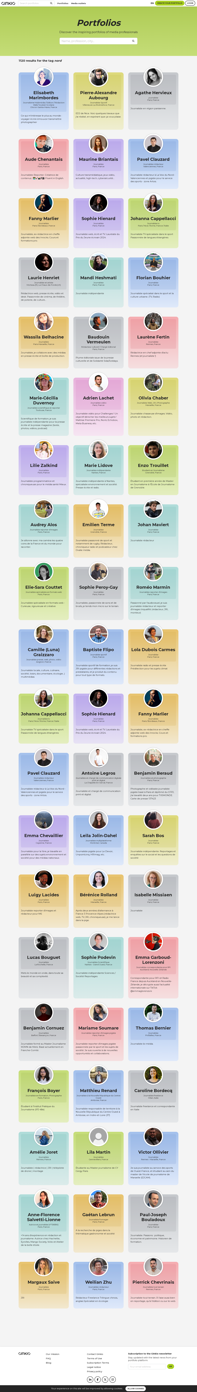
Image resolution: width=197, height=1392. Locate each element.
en (152, 3)
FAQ (48, 1358)
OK (170, 1366)
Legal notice (94, 1367)
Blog (48, 1362)
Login (190, 3)
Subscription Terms (98, 1362)
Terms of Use (94, 1358)
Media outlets (78, 3)
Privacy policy (94, 1371)
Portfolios (62, 3)
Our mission (52, 1354)
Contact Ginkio (95, 1354)
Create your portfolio (169, 3)
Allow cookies (135, 1389)
